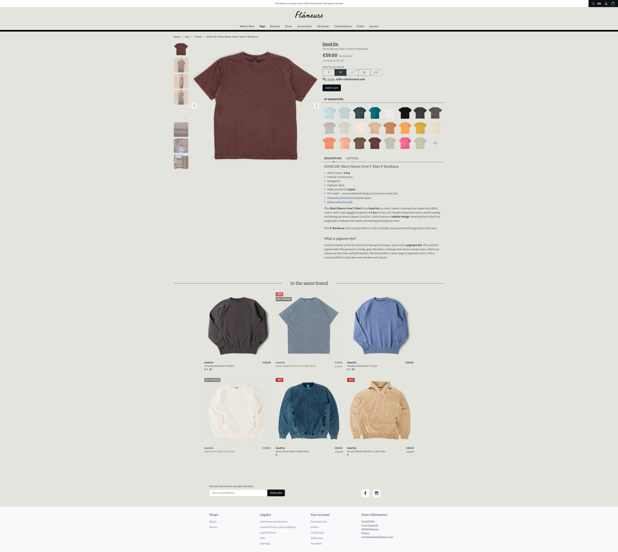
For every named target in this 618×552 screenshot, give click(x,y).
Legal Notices (268, 532)
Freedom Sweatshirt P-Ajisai (362, 366)
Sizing (331, 79)
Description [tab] (333, 158)
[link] (237, 325)
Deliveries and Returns (273, 521)
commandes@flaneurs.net (377, 537)
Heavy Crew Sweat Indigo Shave (292, 451)
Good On (330, 44)
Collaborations (343, 26)
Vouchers (316, 543)
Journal (373, 26)
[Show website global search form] (593, 3)
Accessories (304, 26)
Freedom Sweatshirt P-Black (219, 366)
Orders (315, 527)
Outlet (360, 26)
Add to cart (331, 87)
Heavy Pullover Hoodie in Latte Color (366, 451)
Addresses (317, 538)
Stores (213, 527)
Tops (263, 26)
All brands (323, 26)
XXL (378, 72)
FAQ (262, 538)
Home (177, 36)
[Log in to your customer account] (606, 3)
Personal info (319, 521)
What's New (247, 26)
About (212, 521)
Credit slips (317, 532)
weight (351, 212)
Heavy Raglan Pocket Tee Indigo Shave (296, 366)
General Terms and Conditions (278, 527)
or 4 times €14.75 (331, 61)
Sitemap (265, 543)
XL (364, 72)
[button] (613, 3)
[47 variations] (383, 128)
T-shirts (198, 36)
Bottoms (275, 26)
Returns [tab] (352, 158)
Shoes (288, 26)
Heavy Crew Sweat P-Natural (219, 451)
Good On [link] (208, 362)
